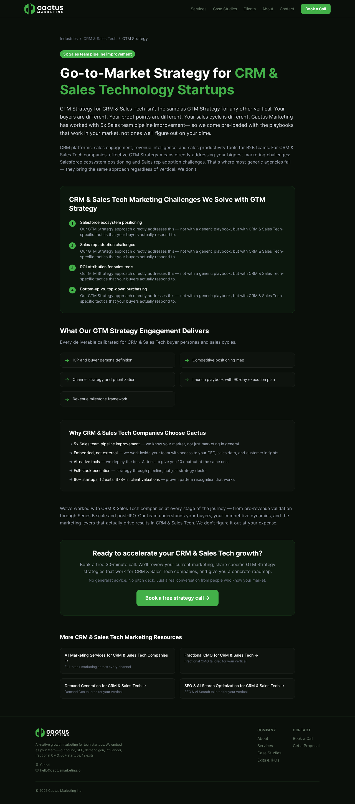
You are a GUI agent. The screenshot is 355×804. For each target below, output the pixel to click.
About (267, 8)
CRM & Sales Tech (99, 38)
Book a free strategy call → (177, 598)
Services (198, 8)
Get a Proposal (306, 745)
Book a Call (315, 8)
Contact (287, 8)
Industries (69, 38)
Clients (250, 8)
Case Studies (225, 8)
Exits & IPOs (268, 760)
